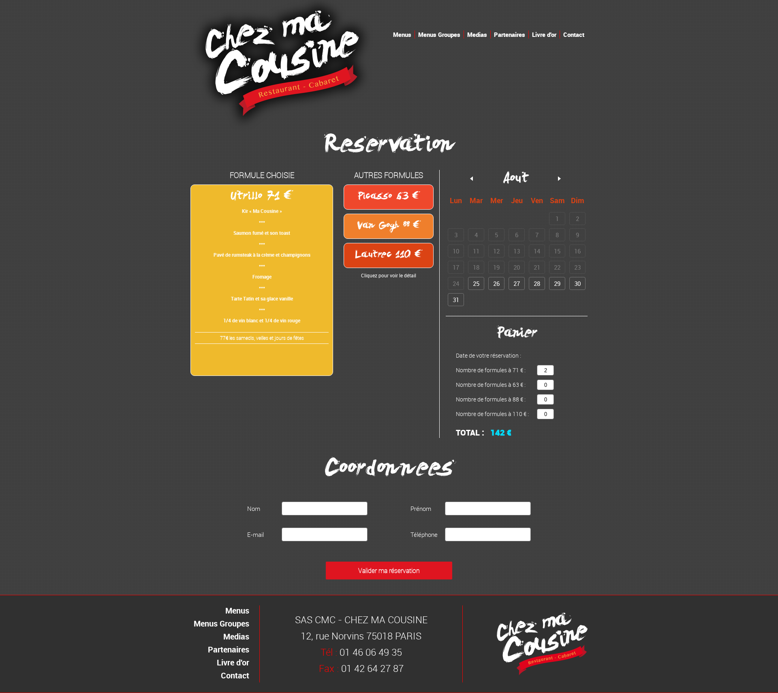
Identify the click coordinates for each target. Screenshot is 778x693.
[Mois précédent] (471, 178)
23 (577, 267)
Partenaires (509, 34)
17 (456, 267)
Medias (477, 34)
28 (537, 283)
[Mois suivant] (559, 178)
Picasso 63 (384, 197)
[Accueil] (282, 128)
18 (476, 267)
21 (537, 267)
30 (577, 283)
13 (516, 251)
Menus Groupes (439, 34)
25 (476, 283)
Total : (470, 432)
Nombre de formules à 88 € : (491, 399)
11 (476, 251)
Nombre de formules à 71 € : (491, 370)
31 (456, 300)
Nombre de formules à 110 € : (492, 414)
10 (456, 251)
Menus (402, 34)
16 (577, 251)
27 (516, 283)
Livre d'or (544, 34)
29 (557, 283)
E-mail (255, 534)
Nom (253, 508)
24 (456, 283)
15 (557, 251)
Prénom (420, 508)
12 (496, 251)
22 (557, 267)
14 (537, 251)
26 (496, 283)
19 (496, 267)
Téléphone (424, 534)
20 (516, 267)
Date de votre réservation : (488, 355)
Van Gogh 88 (384, 226)
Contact (573, 34)
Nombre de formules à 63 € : (491, 384)
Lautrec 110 (385, 255)
